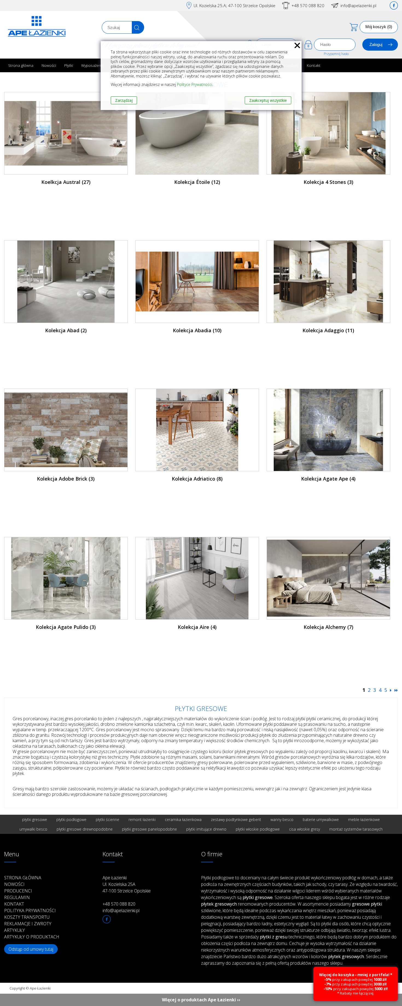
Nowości (49, 65)
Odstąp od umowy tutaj (30, 949)
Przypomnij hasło (336, 54)
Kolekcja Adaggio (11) (328, 330)
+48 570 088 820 (308, 5)
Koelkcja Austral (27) (66, 182)
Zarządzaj (124, 100)
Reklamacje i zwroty (27, 924)
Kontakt (314, 65)
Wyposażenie (92, 65)
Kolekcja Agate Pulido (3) (66, 627)
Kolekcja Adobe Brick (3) (66, 478)
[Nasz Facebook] (394, 5)
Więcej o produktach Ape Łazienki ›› (201, 1000)
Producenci (18, 891)
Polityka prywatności (30, 910)
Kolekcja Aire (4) (197, 627)
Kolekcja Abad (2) (66, 330)
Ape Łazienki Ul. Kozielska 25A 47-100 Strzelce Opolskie (127, 884)
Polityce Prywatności (194, 84)
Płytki (68, 65)
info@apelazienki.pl (358, 5)
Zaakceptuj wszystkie (268, 100)
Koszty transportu (26, 917)
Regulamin (17, 897)
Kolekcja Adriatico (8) (197, 478)
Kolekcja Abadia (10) (197, 330)
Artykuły (14, 930)
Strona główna (20, 65)
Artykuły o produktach (31, 937)
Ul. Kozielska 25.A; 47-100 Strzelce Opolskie (234, 5)
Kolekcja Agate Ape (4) (328, 478)
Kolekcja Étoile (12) (197, 182)
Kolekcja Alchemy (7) (328, 627)
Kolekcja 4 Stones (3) (328, 182)
